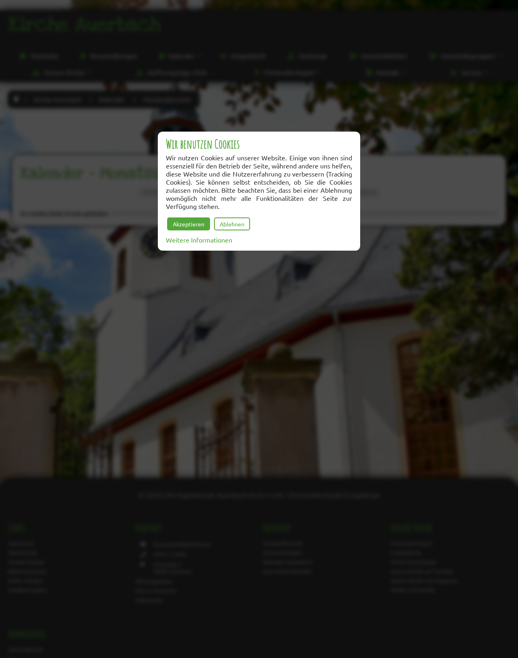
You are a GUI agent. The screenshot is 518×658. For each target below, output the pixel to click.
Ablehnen (232, 224)
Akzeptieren (188, 224)
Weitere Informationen (199, 240)
